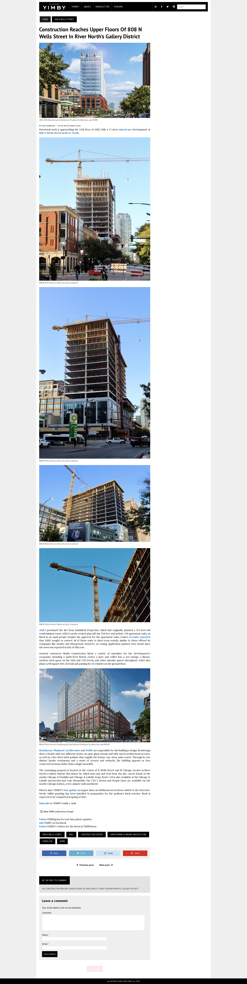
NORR (89, 750)
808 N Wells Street (52, 834)
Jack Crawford (48, 126)
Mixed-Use (47, 841)
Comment (46, 912)
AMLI (42, 630)
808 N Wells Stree (49, 133)
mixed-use (125, 129)
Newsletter (102, 6)
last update (70, 790)
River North (72, 133)
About (87, 6)
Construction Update (92, 834)
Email (45, 943)
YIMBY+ (75, 6)
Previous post (86, 864)
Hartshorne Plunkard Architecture (59, 750)
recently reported (139, 637)
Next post (104, 864)
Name (45, 934)
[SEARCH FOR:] (191, 6)
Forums (118, 6)
